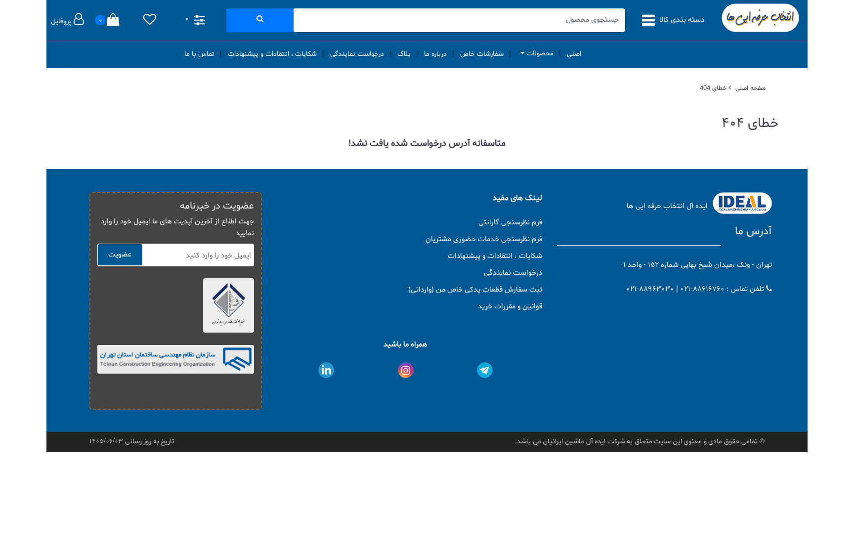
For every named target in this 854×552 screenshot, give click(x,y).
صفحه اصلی (750, 88)
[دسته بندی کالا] (650, 20)
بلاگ (404, 54)
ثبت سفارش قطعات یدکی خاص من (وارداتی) (475, 290)
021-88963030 (650, 289)
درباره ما (435, 54)
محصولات (539, 53)
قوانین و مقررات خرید (510, 306)
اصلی (574, 54)
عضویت (119, 255)
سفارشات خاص (482, 54)
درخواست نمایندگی (357, 54)
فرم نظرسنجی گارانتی (510, 222)
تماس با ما (199, 54)
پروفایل (62, 21)
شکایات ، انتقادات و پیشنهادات (272, 54)
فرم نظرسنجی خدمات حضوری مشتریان (484, 239)
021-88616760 (702, 289)
